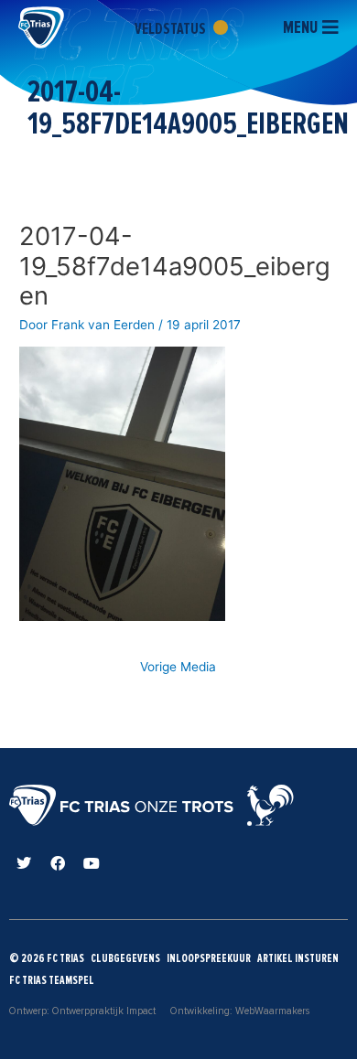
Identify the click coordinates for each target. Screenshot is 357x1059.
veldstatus (172, 28)
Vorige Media (178, 666)
